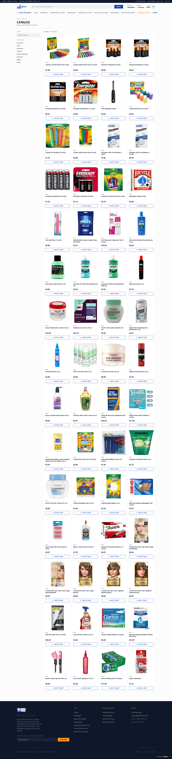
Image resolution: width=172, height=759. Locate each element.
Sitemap (152, 751)
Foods (36, 13)
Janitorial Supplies (85, 13)
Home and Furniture (81, 728)
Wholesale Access (108, 712)
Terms (145, 751)
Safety (19, 60)
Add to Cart (59, 74)
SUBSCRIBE (63, 739)
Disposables (71, 13)
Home (18, 18)
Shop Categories (25, 13)
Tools (18, 46)
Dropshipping (107, 716)
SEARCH (118, 6)
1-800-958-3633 (136, 712)
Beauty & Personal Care (82, 725)
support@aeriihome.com (139, 716)
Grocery (19, 51)
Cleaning (20, 57)
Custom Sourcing (108, 719)
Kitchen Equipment (128, 13)
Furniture (20, 43)
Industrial (20, 48)
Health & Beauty (22, 54)
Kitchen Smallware (101, 13)
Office (19, 62)
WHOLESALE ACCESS (143, 13)
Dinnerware (114, 13)
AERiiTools (157, 13)
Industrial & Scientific (81, 732)
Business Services (109, 722)
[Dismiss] (169, 756)
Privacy (138, 751)
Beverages (44, 13)
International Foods (57, 13)
